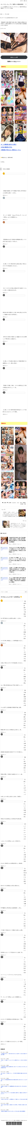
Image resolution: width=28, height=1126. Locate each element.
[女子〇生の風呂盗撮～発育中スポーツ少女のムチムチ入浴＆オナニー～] (7, 435)
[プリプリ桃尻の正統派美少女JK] (7, 132)
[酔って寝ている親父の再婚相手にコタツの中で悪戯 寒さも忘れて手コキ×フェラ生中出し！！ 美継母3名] (20, 114)
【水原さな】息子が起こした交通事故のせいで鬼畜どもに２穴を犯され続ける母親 (14, 1099)
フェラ (18, 502)
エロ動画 (7, 14)
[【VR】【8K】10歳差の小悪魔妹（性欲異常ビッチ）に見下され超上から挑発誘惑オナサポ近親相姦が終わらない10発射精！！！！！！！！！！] (7, 96)
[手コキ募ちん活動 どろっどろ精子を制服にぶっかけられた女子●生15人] (20, 132)
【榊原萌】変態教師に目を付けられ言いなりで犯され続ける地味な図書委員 (13, 1111)
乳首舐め (24, 502)
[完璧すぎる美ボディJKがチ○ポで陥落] (20, 471)
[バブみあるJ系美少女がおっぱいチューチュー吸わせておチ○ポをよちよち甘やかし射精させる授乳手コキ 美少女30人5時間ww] (7, 471)
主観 (21, 502)
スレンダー (14, 502)
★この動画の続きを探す (9, 144)
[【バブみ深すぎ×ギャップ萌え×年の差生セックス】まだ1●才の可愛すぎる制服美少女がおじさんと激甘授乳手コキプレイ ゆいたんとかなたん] (7, 453)
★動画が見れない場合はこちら (11, 150)
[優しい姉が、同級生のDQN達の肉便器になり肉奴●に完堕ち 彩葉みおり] (20, 96)
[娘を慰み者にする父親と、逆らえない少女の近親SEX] (20, 453)
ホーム (3, 14)
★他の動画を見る (6, 147)
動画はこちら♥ (14, 57)
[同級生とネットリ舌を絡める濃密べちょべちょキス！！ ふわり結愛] (7, 489)
